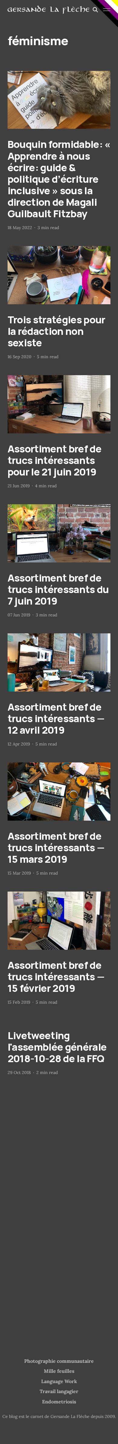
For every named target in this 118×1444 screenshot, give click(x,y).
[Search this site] (95, 9)
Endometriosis (59, 1402)
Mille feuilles (59, 1371)
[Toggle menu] (106, 9)
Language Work (59, 1381)
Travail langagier (59, 1391)
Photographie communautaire (59, 1361)
